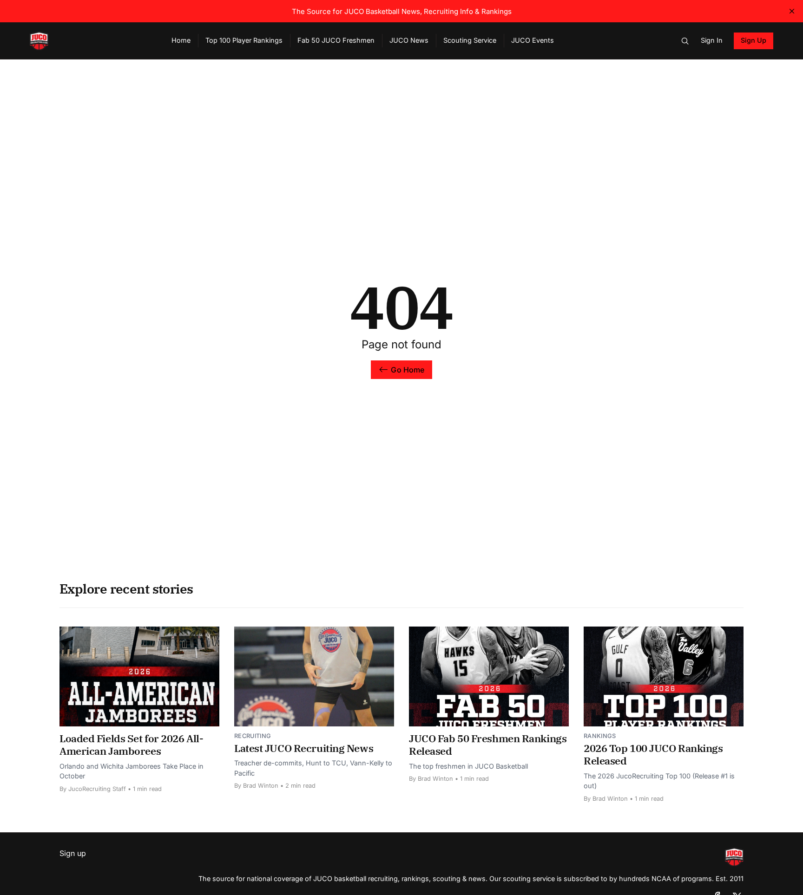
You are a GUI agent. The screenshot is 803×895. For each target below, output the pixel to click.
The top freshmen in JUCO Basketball (468, 766)
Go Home (407, 369)
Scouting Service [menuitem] (469, 40)
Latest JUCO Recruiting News (303, 748)
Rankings (600, 735)
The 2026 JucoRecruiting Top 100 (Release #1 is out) (659, 781)
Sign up (72, 853)
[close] (791, 11)
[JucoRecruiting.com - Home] (89, 41)
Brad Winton (260, 785)
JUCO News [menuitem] (408, 40)
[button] (685, 41)
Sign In (712, 40)
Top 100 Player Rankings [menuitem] (244, 40)
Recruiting (252, 735)
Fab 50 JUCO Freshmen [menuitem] (336, 40)
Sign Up (754, 40)
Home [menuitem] (181, 40)
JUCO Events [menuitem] (532, 40)
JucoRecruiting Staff (97, 788)
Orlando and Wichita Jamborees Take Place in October (131, 771)
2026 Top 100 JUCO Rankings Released (653, 754)
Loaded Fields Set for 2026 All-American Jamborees (131, 745)
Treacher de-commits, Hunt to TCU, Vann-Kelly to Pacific (313, 768)
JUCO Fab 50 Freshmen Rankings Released (487, 745)
